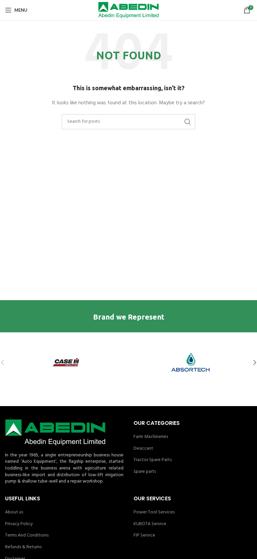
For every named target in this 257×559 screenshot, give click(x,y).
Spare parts (145, 471)
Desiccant (143, 448)
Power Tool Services (154, 512)
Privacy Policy (19, 524)
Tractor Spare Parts (153, 460)
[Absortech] (190, 362)
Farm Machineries (151, 437)
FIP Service (144, 535)
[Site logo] (128, 10)
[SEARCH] (187, 121)
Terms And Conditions (27, 535)
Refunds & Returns (23, 547)
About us (14, 512)
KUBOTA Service (150, 524)
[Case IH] (66, 362)
